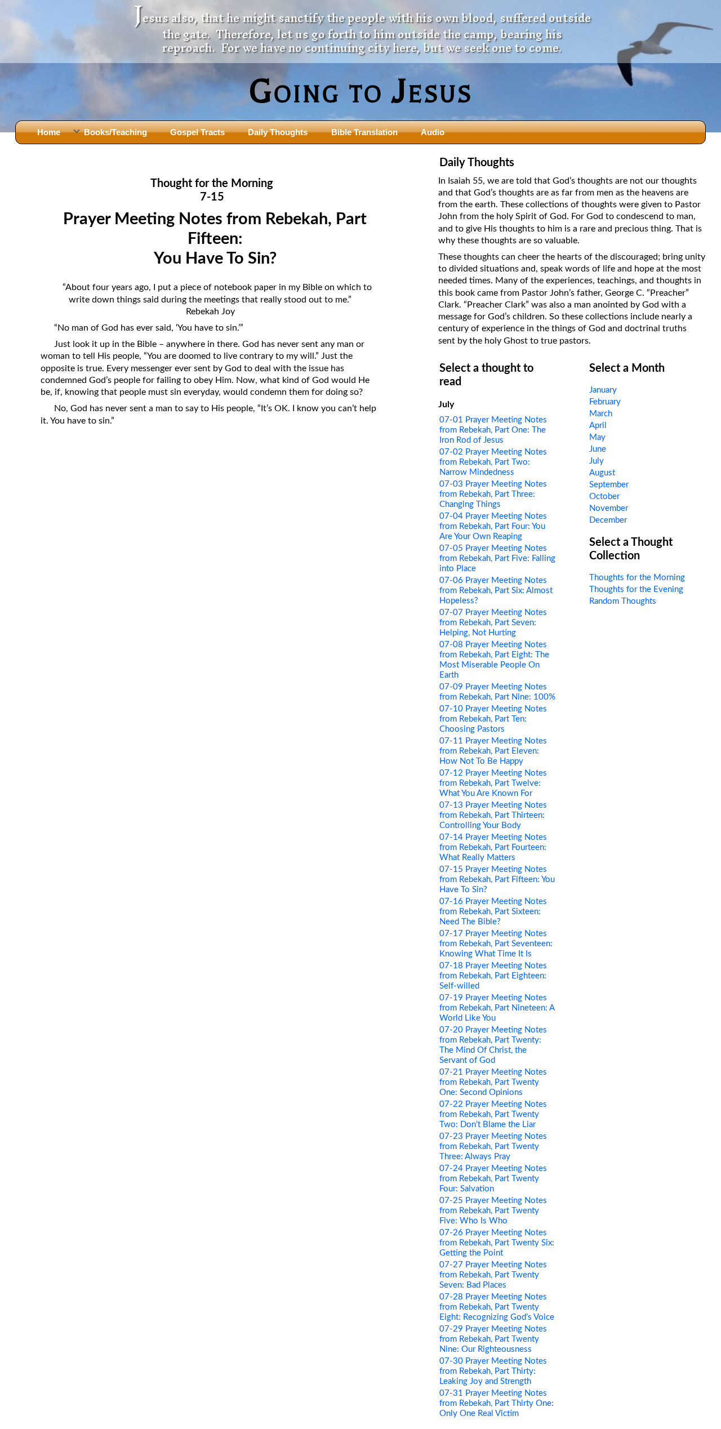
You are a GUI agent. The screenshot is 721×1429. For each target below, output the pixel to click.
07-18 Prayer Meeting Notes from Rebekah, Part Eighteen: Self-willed (493, 975)
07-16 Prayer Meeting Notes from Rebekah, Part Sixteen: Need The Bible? (493, 911)
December (608, 520)
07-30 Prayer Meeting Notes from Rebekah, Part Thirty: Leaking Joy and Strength (493, 1371)
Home (48, 132)
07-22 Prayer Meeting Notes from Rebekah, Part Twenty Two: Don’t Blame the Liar (493, 1114)
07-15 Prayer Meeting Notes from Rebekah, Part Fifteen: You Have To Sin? (497, 879)
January (603, 390)
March (600, 413)
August (602, 473)
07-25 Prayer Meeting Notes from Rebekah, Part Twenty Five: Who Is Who (493, 1210)
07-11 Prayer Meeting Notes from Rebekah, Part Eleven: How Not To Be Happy (493, 751)
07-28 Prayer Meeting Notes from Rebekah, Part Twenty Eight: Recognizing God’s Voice (496, 1307)
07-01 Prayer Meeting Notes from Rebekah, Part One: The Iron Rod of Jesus (493, 430)
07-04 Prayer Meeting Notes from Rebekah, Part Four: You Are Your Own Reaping (493, 526)
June (597, 449)
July (596, 461)
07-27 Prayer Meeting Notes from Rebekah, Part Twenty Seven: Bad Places (493, 1275)
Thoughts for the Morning (637, 577)
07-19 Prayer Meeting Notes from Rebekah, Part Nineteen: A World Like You (496, 1008)
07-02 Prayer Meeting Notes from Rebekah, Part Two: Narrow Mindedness (493, 462)
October (604, 496)
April (598, 425)
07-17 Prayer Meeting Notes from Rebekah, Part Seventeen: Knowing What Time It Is (496, 943)
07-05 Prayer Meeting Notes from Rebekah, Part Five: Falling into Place (497, 558)
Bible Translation (364, 132)
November (608, 508)
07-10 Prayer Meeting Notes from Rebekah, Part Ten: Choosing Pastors (493, 719)
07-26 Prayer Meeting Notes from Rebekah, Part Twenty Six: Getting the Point (496, 1242)
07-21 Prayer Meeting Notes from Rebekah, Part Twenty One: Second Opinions (493, 1082)
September (609, 484)
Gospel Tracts (197, 132)
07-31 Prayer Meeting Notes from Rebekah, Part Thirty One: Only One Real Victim (496, 1403)
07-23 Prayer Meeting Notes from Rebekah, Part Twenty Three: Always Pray (493, 1146)
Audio (432, 132)
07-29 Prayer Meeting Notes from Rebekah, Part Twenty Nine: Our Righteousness (493, 1339)
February (605, 402)
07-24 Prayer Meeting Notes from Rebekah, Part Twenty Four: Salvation (493, 1178)
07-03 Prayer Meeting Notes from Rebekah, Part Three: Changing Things (493, 494)
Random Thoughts (622, 601)
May (597, 437)
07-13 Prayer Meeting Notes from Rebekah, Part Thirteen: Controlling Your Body (493, 815)
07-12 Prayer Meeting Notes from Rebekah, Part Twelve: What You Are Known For (493, 783)
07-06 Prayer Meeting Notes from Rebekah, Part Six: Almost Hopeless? (496, 590)
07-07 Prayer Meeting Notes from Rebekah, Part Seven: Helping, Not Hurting (493, 622)
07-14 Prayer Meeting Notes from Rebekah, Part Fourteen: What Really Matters (493, 847)
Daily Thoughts (278, 132)
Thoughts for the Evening (636, 589)
